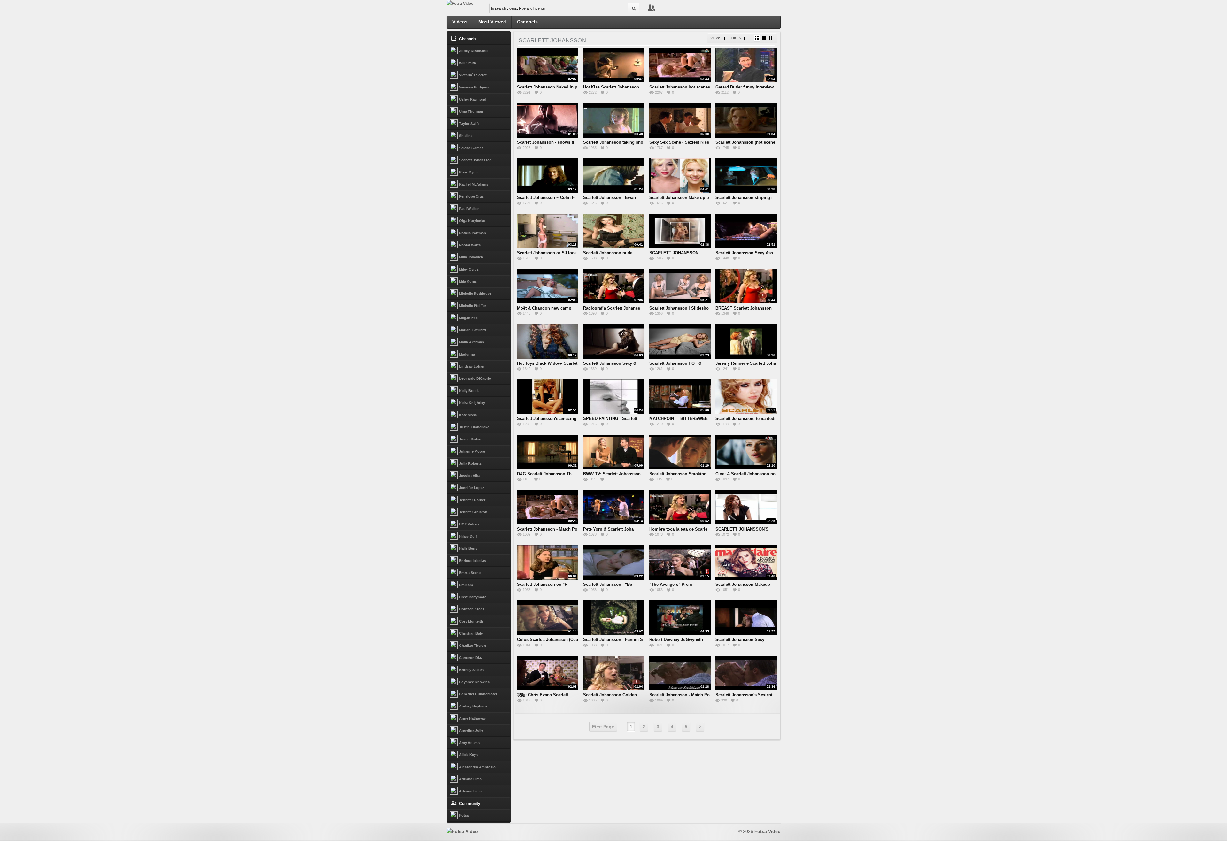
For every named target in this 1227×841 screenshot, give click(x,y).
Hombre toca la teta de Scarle (678, 529)
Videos (459, 21)
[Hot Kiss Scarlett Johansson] (613, 65)
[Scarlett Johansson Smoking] (680, 452)
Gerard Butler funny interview (744, 87)
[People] (651, 8)
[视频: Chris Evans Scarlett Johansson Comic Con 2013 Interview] (547, 673)
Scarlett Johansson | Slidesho (679, 308)
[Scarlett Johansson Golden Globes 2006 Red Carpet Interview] (613, 673)
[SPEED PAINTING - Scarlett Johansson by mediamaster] (613, 396)
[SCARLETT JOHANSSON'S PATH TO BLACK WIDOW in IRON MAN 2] (746, 507)
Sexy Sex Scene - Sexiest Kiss (679, 142)
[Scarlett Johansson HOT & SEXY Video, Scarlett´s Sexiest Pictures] (680, 341)
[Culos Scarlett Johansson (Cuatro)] (547, 617)
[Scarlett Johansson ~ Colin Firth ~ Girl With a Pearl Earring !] (547, 175)
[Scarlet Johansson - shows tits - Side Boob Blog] (547, 120)
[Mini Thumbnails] (763, 38)
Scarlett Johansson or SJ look (547, 252)
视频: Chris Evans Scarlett (542, 694)
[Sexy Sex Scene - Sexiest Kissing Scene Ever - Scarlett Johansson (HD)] (680, 120)
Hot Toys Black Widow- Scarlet (547, 363)
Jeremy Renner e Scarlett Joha (745, 363)
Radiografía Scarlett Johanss (611, 308)
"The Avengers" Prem (670, 584)
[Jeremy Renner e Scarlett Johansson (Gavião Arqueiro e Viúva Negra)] (746, 341)
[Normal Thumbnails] (757, 38)
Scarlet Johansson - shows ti (545, 142)
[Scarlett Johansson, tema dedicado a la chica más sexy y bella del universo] (746, 396)
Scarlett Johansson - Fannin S (613, 639)
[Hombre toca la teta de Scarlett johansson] (680, 507)
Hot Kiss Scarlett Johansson (611, 87)
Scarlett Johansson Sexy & (609, 363)
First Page (603, 726)
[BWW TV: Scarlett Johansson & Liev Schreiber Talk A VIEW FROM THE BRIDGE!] (613, 452)
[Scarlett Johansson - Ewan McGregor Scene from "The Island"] (613, 175)
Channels (527, 21)
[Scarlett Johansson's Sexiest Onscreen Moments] (746, 673)
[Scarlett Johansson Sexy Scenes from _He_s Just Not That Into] (746, 617)
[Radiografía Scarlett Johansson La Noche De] (613, 286)
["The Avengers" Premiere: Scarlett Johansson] (680, 562)
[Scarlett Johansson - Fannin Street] (613, 617)
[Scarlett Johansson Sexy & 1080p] (613, 341)
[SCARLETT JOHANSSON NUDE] (680, 231)
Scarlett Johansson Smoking (677, 473)
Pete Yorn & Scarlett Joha (608, 529)
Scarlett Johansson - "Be (607, 584)
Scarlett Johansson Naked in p (547, 87)
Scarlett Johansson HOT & (675, 363)
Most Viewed (492, 21)
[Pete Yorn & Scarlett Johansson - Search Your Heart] (613, 507)
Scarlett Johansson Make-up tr (679, 197)
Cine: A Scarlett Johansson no (745, 473)
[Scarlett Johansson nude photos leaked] (613, 231)
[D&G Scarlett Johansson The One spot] (547, 452)
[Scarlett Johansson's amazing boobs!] (547, 396)
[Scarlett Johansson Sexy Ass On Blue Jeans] (746, 231)
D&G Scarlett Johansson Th (544, 473)
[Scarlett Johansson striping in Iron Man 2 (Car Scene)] (746, 175)
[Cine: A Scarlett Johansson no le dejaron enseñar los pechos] (746, 452)
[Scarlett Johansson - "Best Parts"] (613, 562)
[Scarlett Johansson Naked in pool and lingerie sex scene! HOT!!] (547, 65)
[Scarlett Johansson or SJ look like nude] (547, 231)
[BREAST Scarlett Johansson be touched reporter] (746, 286)
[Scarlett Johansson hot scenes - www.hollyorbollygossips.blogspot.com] (680, 65)
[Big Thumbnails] (770, 38)
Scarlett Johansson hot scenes (679, 87)
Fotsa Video (767, 831)
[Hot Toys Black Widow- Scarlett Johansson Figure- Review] (547, 341)
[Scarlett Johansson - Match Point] (547, 507)
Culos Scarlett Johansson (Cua (547, 639)
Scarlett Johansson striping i (744, 197)
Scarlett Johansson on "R (542, 584)
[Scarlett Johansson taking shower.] (613, 120)
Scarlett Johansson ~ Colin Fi (546, 197)
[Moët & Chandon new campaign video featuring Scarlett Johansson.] (547, 286)
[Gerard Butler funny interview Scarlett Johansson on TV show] (746, 65)
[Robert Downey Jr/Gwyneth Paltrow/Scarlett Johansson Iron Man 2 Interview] (680, 617)
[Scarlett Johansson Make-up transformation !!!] (680, 175)
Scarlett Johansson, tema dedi (745, 418)
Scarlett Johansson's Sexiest (743, 694)
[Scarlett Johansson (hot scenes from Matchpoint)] (746, 120)
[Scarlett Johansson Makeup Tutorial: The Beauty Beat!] (746, 562)
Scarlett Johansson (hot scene (745, 142)
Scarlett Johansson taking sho (613, 142)
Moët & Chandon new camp (544, 308)
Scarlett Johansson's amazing (546, 418)
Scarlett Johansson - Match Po (547, 529)
